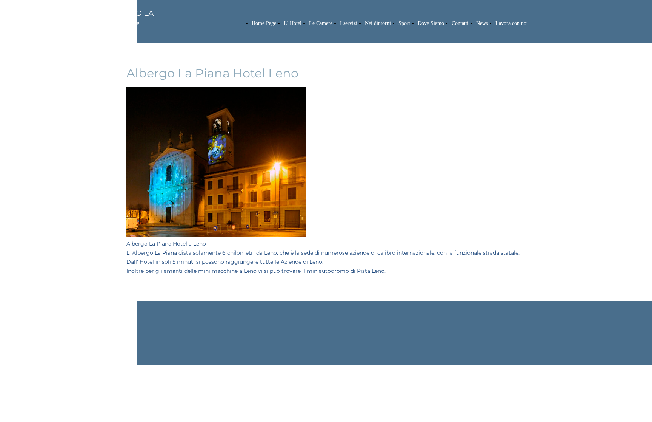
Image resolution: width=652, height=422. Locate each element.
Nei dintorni (378, 23)
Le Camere (320, 23)
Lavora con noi (511, 23)
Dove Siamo (431, 23)
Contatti (460, 23)
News (482, 23)
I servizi (348, 23)
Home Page (264, 23)
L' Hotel (292, 23)
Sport (404, 23)
